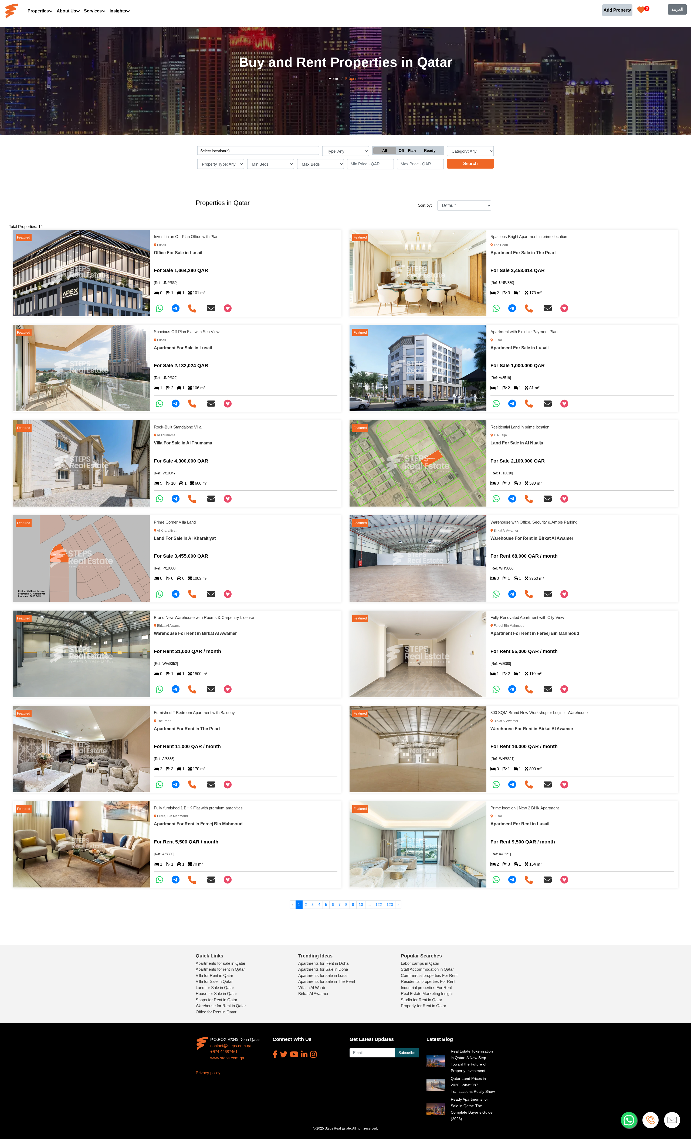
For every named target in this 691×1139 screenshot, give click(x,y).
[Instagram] (313, 1054)
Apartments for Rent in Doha (323, 963)
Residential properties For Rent (428, 981)
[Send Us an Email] (213, 308)
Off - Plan (407, 150)
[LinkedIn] (304, 1054)
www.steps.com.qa (227, 1058)
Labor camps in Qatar (420, 963)
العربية (677, 9)
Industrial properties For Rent (426, 987)
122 (378, 904)
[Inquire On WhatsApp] (162, 308)
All (384, 150)
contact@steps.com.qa (230, 1045)
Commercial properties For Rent (429, 975)
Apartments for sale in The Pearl (326, 981)
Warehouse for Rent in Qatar (221, 1005)
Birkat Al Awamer (313, 993)
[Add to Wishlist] (230, 308)
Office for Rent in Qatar (216, 1012)
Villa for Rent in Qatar (214, 975)
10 (361, 904)
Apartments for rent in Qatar (220, 969)
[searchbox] (258, 150)
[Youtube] (294, 1054)
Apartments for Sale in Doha (323, 969)
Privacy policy (208, 1072)
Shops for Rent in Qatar (216, 999)
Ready (430, 150)
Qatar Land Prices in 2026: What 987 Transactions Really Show (473, 1085)
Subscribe (406, 1052)
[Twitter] (283, 1054)
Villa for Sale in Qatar (214, 981)
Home (333, 78)
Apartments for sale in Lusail (323, 975)
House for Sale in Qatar (216, 993)
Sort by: (425, 205)
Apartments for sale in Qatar (220, 963)
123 (390, 904)
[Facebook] (275, 1054)
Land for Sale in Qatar (215, 987)
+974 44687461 (224, 1051)
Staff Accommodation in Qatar (427, 969)
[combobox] (258, 150)
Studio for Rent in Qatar (421, 999)
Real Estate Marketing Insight (427, 993)
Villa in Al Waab (311, 987)
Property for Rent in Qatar (423, 1005)
